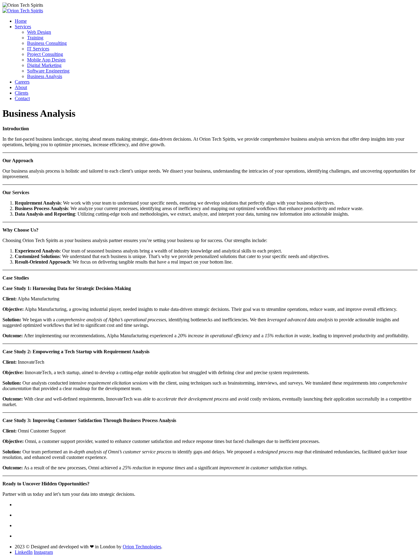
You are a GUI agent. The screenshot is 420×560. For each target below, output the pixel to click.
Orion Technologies (142, 546)
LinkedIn (24, 552)
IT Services (38, 48)
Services (23, 26)
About (21, 87)
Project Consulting (45, 54)
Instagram (43, 552)
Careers (22, 81)
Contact (22, 98)
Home (21, 21)
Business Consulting (47, 43)
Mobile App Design (46, 59)
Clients (21, 93)
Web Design (39, 32)
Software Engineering (48, 70)
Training (35, 37)
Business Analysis (44, 76)
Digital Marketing (44, 65)
